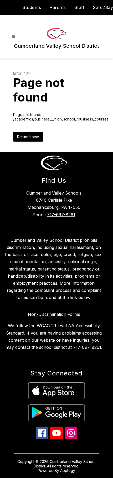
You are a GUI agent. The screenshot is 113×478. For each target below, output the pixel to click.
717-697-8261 (61, 214)
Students (31, 7)
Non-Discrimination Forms (54, 314)
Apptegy (67, 470)
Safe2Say (103, 7)
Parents (57, 7)
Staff (79, 7)
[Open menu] (14, 36)
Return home (28, 136)
